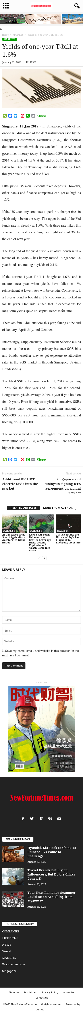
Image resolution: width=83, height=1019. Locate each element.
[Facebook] (23, 819)
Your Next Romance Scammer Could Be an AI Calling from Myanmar (51, 897)
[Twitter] (32, 819)
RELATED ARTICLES (24, 507)
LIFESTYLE (9, 938)
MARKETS (9, 39)
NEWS (6, 944)
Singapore (9, 971)
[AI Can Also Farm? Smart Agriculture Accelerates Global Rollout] (14, 523)
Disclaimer (30, 992)
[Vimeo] (41, 819)
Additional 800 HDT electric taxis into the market (20, 483)
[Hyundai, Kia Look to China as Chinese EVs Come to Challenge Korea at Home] (13, 854)
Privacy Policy (50, 992)
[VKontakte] (51, 819)
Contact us (41, 997)
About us (14, 992)
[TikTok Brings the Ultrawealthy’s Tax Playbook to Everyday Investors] (68, 523)
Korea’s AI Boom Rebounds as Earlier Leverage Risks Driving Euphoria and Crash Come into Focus (40, 542)
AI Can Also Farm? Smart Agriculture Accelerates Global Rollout (14, 538)
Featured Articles (13, 964)
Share (41, 116)
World (6, 951)
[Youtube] (60, 819)
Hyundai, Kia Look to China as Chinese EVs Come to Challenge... (51, 852)
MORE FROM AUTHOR (58, 507)
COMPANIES (10, 931)
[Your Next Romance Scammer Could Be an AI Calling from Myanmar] (13, 899)
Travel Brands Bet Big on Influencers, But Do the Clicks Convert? (51, 874)
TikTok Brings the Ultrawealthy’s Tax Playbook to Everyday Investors (68, 538)
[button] (76, 6)
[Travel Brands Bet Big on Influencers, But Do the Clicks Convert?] (13, 876)
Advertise (69, 992)
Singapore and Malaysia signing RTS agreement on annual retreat (63, 486)
